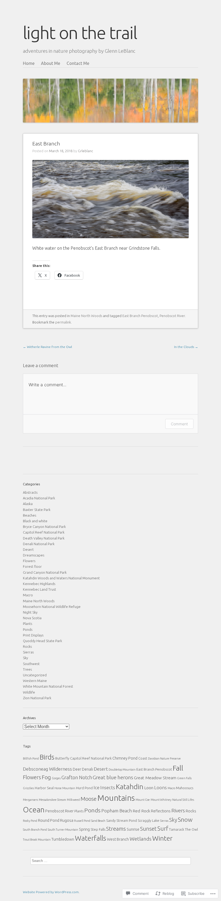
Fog (46, 777)
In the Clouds (186, 347)
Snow (185, 819)
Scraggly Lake (148, 820)
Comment (179, 424)
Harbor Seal (44, 788)
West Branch (118, 839)
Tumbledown (62, 839)
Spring (84, 829)
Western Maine (35, 681)
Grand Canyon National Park (45, 572)
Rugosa (66, 820)
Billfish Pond (31, 758)
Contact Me (78, 63)
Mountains (116, 798)
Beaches (29, 515)
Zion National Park (37, 698)
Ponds (27, 629)
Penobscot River (172, 316)
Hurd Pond (84, 788)
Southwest (31, 664)
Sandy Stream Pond (121, 820)
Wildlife (29, 692)
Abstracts (30, 492)
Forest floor (32, 566)
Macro (28, 595)
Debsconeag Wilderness (47, 768)
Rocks (27, 646)
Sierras (28, 652)
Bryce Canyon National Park (44, 526)
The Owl (191, 829)
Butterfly (62, 758)
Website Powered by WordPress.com (51, 892)
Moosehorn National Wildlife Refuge (52, 606)
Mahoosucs (184, 788)
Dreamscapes (33, 555)
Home (28, 63)
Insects (107, 787)
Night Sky (30, 612)
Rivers (178, 810)
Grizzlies (28, 788)
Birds (47, 757)
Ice (96, 787)
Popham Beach (116, 810)
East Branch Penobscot (140, 316)
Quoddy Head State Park (42, 641)
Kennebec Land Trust (39, 589)
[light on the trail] (110, 91)
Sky (25, 658)
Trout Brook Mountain (37, 839)
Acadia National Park (39, 498)
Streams (116, 829)
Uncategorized (35, 675)
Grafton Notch (76, 777)
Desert (28, 549)
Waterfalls (90, 838)
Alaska (28, 504)
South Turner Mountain (63, 829)
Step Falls (98, 829)
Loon (148, 787)
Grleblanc (85, 151)
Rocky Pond (30, 820)
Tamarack (176, 829)
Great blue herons (113, 777)
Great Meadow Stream (155, 777)
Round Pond (48, 820)
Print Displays (33, 635)
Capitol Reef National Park (43, 532)
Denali (87, 769)
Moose (88, 799)
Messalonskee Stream (52, 799)
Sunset (148, 829)
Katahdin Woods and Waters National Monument (61, 578)
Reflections (161, 811)
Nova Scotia (32, 618)
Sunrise (133, 829)
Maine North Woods (86, 316)
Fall (178, 768)
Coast (142, 758)
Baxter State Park (36, 510)
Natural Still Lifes (183, 799)
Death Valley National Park (43, 538)
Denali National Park (38, 544)
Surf (162, 828)
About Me (50, 63)
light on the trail (80, 32)
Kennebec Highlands (39, 584)
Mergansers (30, 799)
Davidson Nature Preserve (164, 758)
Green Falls (184, 778)
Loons (160, 787)
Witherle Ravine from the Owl (47, 347)
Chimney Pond (124, 758)
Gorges (56, 778)
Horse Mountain (64, 788)
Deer (77, 769)
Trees (27, 669)
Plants (27, 623)
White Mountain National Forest (48, 686)
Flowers (29, 561)
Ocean (33, 809)
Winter (162, 838)
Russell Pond (82, 820)
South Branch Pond (35, 829)
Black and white (35, 521)
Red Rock (141, 810)
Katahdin (129, 787)
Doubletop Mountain (122, 769)
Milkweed (73, 799)
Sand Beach (98, 820)
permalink (63, 322)
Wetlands (140, 839)
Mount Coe (143, 799)
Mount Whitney (161, 799)
